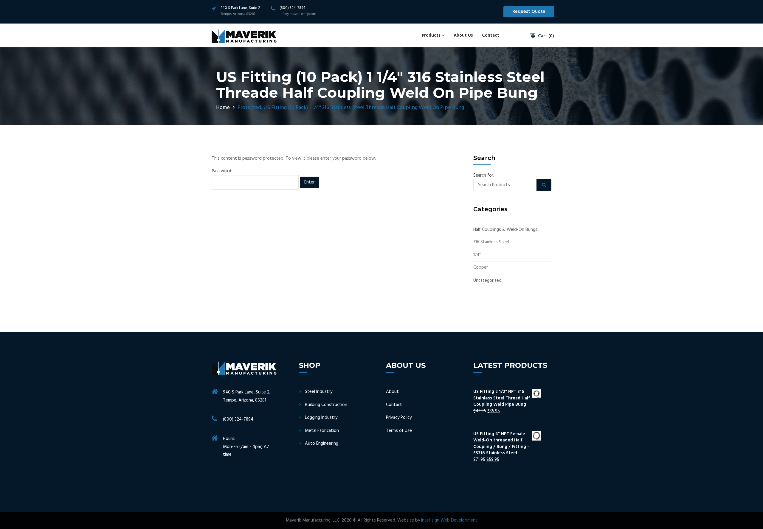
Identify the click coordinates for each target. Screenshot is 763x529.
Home (223, 107)
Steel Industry (318, 392)
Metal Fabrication (322, 431)
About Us (463, 35)
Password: (222, 171)
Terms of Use (399, 431)
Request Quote (528, 11)
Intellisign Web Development (449, 520)
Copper (480, 267)
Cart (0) (545, 36)
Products (432, 35)
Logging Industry (321, 418)
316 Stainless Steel (491, 242)
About (392, 392)
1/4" (477, 255)
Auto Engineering (321, 444)
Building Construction (326, 405)
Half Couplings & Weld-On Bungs (505, 230)
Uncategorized (487, 281)
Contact (490, 35)
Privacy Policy (399, 418)
